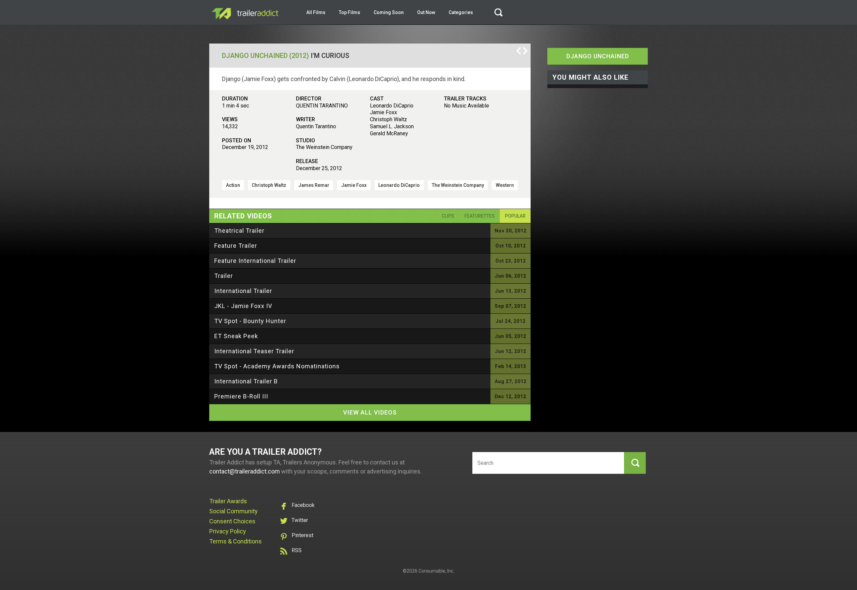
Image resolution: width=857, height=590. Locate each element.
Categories (461, 12)
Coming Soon (389, 12)
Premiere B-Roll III (241, 396)
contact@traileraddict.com (244, 471)
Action (233, 185)
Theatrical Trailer (239, 230)
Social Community (233, 511)
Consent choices (232, 521)
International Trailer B (246, 381)
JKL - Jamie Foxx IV (243, 305)
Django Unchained (597, 56)
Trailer (223, 275)
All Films (315, 12)
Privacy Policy (227, 531)
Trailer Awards (228, 501)
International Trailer (243, 290)
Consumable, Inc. (436, 571)
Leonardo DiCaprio (399, 185)
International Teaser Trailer (254, 351)
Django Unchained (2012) (265, 56)
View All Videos (370, 412)
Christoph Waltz (269, 185)
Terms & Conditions (235, 541)
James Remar (313, 185)
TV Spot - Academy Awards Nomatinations (277, 366)
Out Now (426, 12)
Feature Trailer (235, 245)
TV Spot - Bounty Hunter (250, 320)
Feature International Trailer (255, 260)
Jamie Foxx (354, 185)
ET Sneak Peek (236, 336)
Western (505, 185)
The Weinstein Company (458, 185)
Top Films (349, 12)
